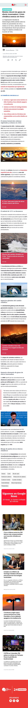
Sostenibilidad (5, 482)
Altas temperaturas (16, 482)
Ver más (4, 207)
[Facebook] (12, 60)
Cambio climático (17, 479)
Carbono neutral (5, 479)
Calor (9, 473)
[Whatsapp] (8, 60)
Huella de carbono (6, 476)
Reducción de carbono (20, 476)
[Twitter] (15, 60)
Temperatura (4, 486)
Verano (3, 473)
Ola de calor (16, 473)
